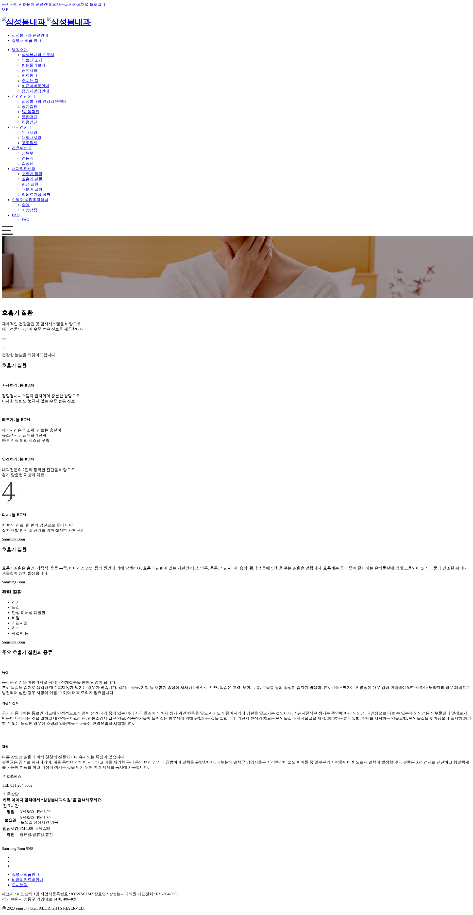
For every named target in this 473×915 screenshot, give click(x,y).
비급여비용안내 (35, 86)
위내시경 (29, 132)
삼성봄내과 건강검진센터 (44, 101)
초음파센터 (22, 148)
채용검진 (29, 122)
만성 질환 (30, 184)
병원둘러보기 (33, 65)
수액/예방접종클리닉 (30, 200)
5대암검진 (30, 112)
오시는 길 (30, 81)
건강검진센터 (23, 96)
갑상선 (28, 163)
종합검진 (29, 117)
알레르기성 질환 (36, 194)
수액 (26, 205)
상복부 (28, 153)
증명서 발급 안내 (26, 40)
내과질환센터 (23, 169)
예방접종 (29, 210)
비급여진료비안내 (27, 880)
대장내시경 (31, 138)
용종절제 (29, 143)
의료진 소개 (32, 60)
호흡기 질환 (32, 179)
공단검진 (29, 106)
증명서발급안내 (35, 91)
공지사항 (29, 70)
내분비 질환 (32, 189)
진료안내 (29, 75)
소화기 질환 (32, 174)
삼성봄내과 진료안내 (30, 35)
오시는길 (20, 885)
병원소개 (20, 50)
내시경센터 (22, 127)
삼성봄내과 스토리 (38, 55)
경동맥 (28, 158)
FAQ (16, 215)
